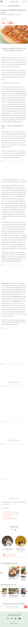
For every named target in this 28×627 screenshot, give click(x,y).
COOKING (3, 6)
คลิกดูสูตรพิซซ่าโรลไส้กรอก (14, 440)
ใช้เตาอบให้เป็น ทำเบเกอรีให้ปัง (11, 519)
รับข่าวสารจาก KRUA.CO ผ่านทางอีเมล (14, 604)
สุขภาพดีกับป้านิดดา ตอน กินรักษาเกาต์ (14, 596)
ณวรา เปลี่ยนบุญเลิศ (9, 14)
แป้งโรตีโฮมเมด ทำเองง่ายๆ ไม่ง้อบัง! (12, 514)
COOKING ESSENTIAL (14, 6)
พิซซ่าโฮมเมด (13, 555)
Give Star (9, 20)
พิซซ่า (8, 555)
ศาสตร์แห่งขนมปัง (8, 516)
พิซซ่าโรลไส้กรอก (13, 578)
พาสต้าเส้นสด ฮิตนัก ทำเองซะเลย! (11, 512)
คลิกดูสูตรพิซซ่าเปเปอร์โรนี (14, 382)
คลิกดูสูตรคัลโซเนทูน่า (14, 498)
